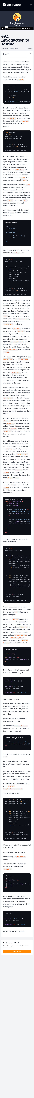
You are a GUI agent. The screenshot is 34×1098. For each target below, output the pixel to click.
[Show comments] (30, 53)
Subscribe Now (17, 951)
